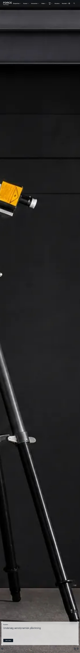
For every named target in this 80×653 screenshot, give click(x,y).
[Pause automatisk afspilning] (2, 649)
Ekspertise (16, 3)
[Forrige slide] (75, 649)
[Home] (8, 3)
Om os (50, 3)
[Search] (74, 3)
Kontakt (64, 3)
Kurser (25, 3)
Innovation (34, 3)
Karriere (57, 3)
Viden (43, 3)
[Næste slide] (78, 649)
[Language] (69, 3)
